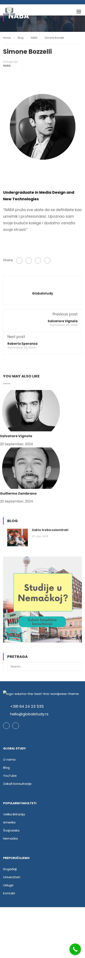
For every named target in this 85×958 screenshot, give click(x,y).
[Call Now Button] (75, 949)
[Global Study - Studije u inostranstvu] (9, 12)
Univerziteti (11, 877)
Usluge (8, 885)
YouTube (10, 775)
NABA (7, 65)
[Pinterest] (47, 260)
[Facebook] (19, 260)
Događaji (10, 869)
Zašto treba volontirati (50, 530)
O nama (9, 759)
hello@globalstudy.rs (29, 714)
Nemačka (10, 838)
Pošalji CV (42, 937)
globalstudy (42, 293)
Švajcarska (11, 830)
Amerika (9, 822)
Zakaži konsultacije (17, 783)
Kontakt (9, 893)
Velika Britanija (14, 814)
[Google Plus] (29, 260)
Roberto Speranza (22, 343)
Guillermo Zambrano (18, 493)
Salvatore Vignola (63, 321)
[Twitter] (38, 260)
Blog (6, 767)
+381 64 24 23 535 (27, 706)
